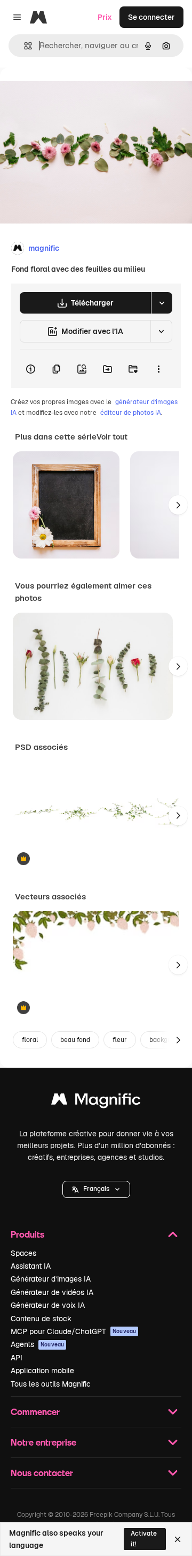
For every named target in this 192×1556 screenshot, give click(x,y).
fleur (120, 1040)
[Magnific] (96, 1101)
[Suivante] (178, 505)
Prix (105, 17)
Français (96, 1189)
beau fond (75, 1040)
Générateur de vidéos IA (52, 1292)
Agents (37, 1344)
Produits (27, 1234)
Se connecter (151, 17)
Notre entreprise (43, 1442)
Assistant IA (31, 1266)
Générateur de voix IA (48, 1305)
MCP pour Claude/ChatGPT (73, 1331)
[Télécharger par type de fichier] (161, 303)
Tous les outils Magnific (51, 1384)
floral (30, 1040)
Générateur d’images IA (51, 1279)
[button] (96, 1189)
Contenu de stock (41, 1318)
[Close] (177, 1539)
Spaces (23, 1253)
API (16, 1358)
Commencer (35, 1411)
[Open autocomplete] (23, 46)
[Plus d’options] (158, 368)
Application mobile (42, 1370)
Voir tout (112, 437)
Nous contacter (42, 1472)
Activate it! (144, 1538)
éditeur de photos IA (130, 412)
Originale (70, 92)
